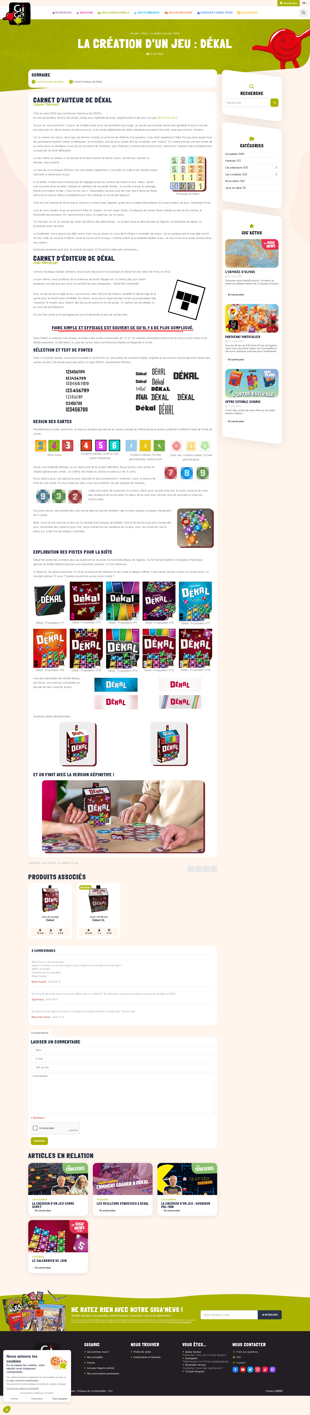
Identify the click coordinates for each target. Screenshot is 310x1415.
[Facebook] (235, 1369)
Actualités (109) (234, 154)
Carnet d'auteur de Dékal (50, 81)
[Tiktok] (265, 1369)
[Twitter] (250, 1369)
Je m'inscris (270, 1314)
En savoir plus (43, 1210)
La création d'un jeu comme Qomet (53, 1205)
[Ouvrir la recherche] (303, 13)
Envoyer (39, 1141)
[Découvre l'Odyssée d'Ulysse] (252, 253)
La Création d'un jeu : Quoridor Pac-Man (185, 1205)
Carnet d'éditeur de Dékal (88, 81)
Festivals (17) (233, 160)
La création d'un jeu (68, 862)
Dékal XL (98, 920)
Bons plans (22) (235, 181)
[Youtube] (243, 1369)
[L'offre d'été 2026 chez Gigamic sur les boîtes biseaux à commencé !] (252, 383)
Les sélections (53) (236, 167)
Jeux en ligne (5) (235, 187)
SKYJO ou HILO (167, 117)
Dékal (50, 920)
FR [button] (303, 3)
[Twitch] (272, 1369)
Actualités (102, 1199)
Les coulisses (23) (236, 174)
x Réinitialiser (38, 1117)
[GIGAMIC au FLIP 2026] (252, 318)
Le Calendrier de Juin (49, 1261)
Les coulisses (49, 862)
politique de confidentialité (181, 1322)
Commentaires (39, 1032)
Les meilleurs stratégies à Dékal (123, 1204)
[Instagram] (258, 1369)
